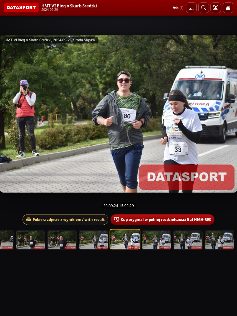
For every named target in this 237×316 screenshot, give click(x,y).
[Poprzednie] (10, 113)
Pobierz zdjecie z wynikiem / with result (69, 219)
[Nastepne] (227, 113)
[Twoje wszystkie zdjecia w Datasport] (215, 7)
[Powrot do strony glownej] (228, 7)
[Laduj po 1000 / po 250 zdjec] (191, 7)
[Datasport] (21, 7)
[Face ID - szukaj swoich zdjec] (203, 7)
